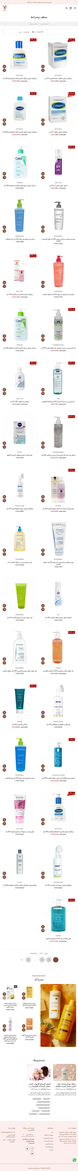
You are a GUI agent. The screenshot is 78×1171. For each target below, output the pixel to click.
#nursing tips (33, 1114)
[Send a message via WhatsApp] (74, 1160)
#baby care (46, 1099)
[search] (66, 8)
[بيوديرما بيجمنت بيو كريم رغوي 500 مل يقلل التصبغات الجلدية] (58, 215)
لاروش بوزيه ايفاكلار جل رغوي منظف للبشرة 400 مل (58, 778)
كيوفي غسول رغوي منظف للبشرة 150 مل (58, 617)
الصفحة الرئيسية (44, 24)
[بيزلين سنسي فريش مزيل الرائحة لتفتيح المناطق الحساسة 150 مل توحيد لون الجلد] (10, 1024)
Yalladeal (43, 1168)
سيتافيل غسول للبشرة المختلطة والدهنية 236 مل (58, 832)
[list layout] (35, 32)
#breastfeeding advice (43, 1102)
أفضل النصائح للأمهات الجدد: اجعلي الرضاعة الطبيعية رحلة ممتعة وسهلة (39, 1085)
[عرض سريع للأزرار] (43, 66)
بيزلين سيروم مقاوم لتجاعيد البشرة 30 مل (29, 1004)
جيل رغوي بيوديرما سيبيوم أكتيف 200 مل (20, 617)
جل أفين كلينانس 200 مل (20, 724)
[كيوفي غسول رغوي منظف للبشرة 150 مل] (58, 594)
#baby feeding (37, 1099)
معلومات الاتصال (48, 1135)
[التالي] (22, 960)
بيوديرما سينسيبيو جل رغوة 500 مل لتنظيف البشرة (58, 294)
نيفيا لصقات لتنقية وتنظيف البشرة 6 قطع (19, 455)
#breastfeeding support (43, 1105)
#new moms (35, 1111)
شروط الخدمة (49, 1147)
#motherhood (45, 1111)
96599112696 (10, 1137)
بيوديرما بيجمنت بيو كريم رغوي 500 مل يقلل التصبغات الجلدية (58, 240)
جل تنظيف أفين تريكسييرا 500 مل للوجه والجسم (58, 671)
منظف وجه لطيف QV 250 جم (19, 401)
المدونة (51, 1150)
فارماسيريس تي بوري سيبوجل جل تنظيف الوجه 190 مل (58, 348)
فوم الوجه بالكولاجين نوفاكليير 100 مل (58, 724)
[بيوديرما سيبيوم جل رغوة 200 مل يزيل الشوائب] (20, 215)
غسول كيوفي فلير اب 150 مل (58, 185)
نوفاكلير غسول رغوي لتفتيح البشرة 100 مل (19, 509)
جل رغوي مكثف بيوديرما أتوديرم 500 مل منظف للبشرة (20, 671)
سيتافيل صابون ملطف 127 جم (58, 132)
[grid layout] (33, 32)
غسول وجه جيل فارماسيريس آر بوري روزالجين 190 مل (58, 455)
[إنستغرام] (27, 1149)
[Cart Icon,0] (70, 8)
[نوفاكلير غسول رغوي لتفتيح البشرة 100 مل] (20, 485)
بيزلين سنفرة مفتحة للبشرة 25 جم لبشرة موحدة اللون (10, 1005)
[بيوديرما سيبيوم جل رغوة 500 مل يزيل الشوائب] (20, 754)
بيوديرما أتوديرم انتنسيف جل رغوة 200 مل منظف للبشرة (58, 563)
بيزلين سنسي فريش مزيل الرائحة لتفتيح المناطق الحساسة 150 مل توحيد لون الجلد (10, 1038)
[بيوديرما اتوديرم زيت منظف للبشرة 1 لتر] (20, 539)
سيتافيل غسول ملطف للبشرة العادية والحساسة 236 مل (19, 132)
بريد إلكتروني (29, 1134)
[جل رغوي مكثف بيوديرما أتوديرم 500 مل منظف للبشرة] (20, 647)
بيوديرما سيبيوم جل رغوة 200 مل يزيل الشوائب (19, 239)
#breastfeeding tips (44, 1108)
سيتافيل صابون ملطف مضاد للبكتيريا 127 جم (58, 78)
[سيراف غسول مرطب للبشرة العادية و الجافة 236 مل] (20, 324)
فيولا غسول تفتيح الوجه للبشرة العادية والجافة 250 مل (19, 885)
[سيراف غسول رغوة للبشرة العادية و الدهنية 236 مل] (20, 162)
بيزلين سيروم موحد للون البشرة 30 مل (29, 1036)
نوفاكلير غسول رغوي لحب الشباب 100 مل (58, 885)
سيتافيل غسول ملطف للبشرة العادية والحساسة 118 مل (20, 78)
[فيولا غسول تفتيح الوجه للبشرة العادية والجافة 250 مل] (20, 862)
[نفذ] (4, 998)
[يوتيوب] (32, 1154)
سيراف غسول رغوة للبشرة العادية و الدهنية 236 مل (20, 185)
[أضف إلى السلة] (43, 70)
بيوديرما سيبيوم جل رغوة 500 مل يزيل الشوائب (19, 778)
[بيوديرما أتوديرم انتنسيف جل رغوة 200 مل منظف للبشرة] (58, 539)
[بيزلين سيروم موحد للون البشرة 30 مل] (29, 1024)
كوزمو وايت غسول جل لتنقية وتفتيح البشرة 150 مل (58, 509)
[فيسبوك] (32, 1149)
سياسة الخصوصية (48, 1138)
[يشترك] (23, 1134)
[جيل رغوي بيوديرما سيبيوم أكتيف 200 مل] (20, 594)
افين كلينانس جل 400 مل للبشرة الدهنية (58, 938)
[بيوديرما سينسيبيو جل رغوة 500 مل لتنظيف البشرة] (58, 271)
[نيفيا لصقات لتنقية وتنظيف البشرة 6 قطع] (20, 431)
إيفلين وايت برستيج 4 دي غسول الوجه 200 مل (20, 832)
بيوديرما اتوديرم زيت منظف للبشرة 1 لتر (20, 562)
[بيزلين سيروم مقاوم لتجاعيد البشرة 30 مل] (29, 992)
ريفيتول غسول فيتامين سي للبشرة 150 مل (20, 294)
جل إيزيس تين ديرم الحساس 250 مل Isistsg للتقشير (58, 401)
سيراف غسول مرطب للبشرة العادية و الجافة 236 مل (19, 348)
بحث (52, 1132)
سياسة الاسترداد (48, 1141)
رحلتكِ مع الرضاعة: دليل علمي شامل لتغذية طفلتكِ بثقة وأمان (66, 1085)
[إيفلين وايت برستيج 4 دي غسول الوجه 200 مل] (20, 808)
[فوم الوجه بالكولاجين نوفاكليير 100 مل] (58, 701)
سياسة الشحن (49, 1144)
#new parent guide (44, 1114)
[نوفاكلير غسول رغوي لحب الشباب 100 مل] (58, 862)
